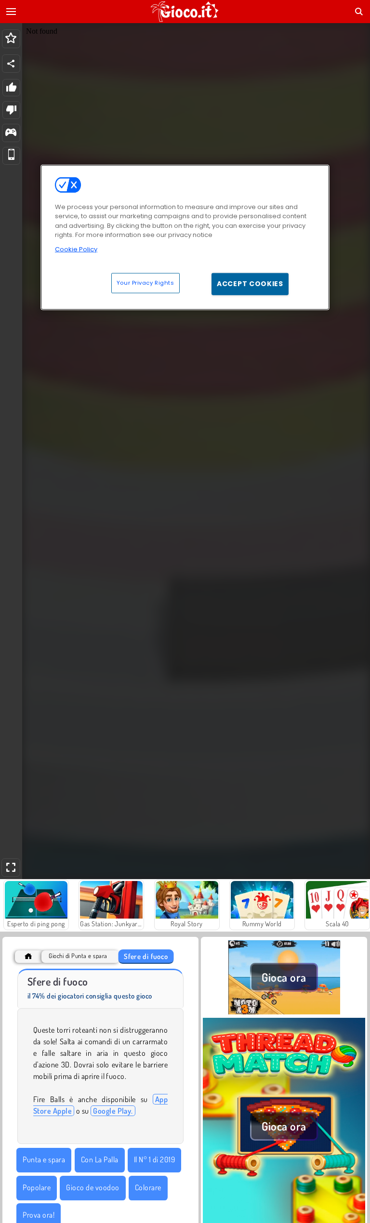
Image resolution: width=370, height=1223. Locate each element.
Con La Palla (100, 1159)
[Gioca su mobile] (11, 156)
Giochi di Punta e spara (78, 956)
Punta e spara (44, 1159)
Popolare (37, 1187)
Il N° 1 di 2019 (154, 1159)
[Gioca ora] (284, 1012)
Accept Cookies (250, 284)
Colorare (148, 1187)
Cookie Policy (76, 249)
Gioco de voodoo (92, 1187)
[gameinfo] (11, 133)
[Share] (11, 63)
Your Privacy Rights (145, 283)
